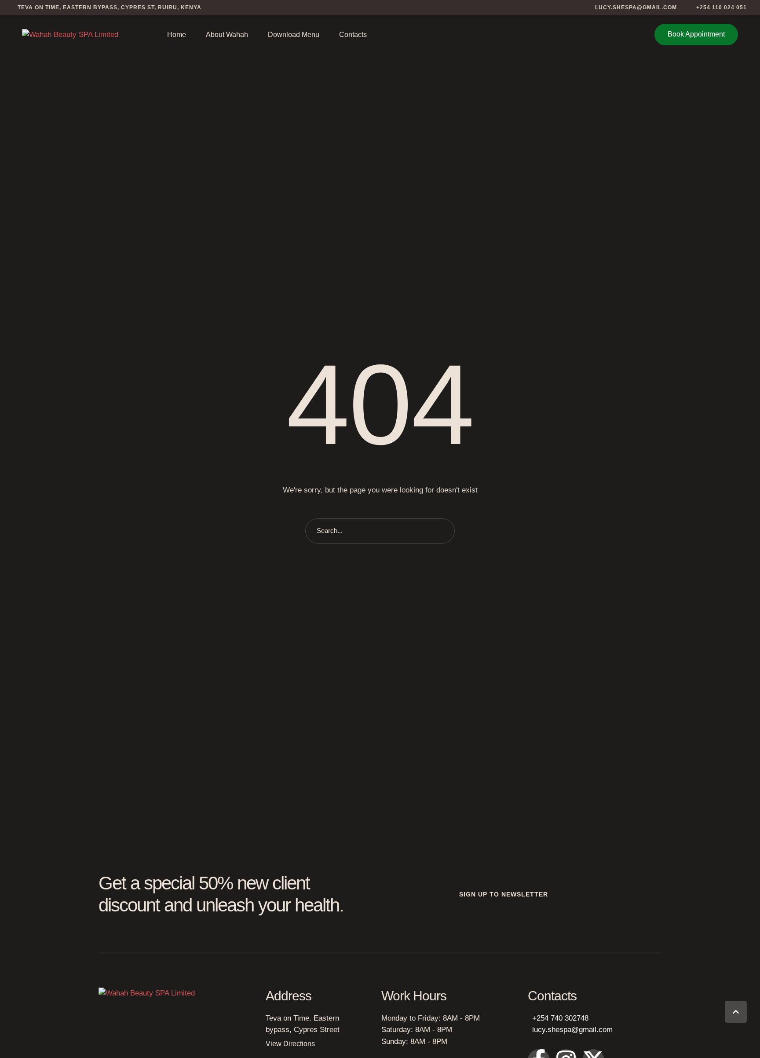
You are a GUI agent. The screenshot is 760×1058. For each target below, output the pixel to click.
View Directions (290, 1043)
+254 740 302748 (560, 1018)
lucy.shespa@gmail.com (572, 1029)
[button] (631, 7)
